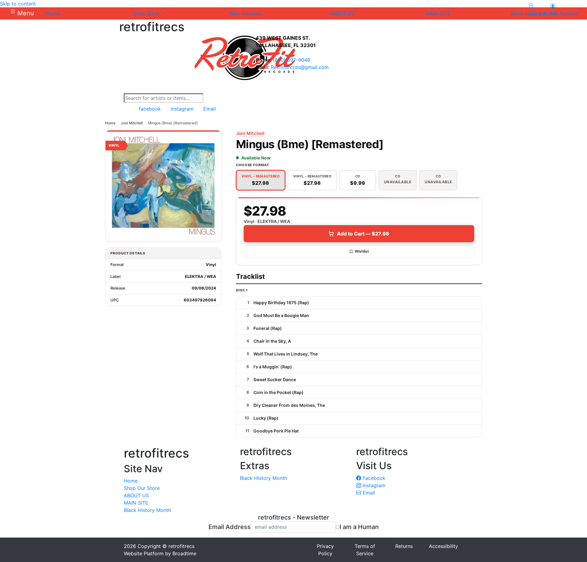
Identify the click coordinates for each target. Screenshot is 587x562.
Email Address (230, 527)
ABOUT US (136, 495)
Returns (404, 546)
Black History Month (147, 510)
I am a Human (359, 527)
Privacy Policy (325, 550)
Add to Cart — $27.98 (363, 234)
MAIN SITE (136, 503)
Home (110, 123)
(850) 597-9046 (291, 60)
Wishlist (362, 251)
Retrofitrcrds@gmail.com (300, 67)
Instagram (373, 485)
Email (368, 493)
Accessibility (443, 546)
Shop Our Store (142, 488)
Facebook (373, 478)
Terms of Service (365, 550)
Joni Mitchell (132, 123)
